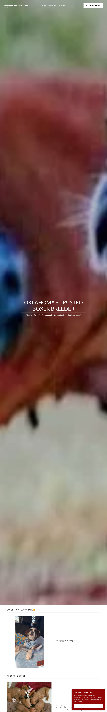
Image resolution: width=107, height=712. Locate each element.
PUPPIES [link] (62, 5)
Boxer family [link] (52, 5)
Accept (88, 706)
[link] (17, 8)
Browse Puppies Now (93, 5)
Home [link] (44, 5)
